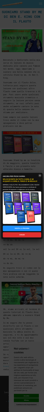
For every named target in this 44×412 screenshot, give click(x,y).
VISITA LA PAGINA (22, 228)
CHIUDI (22, 235)
